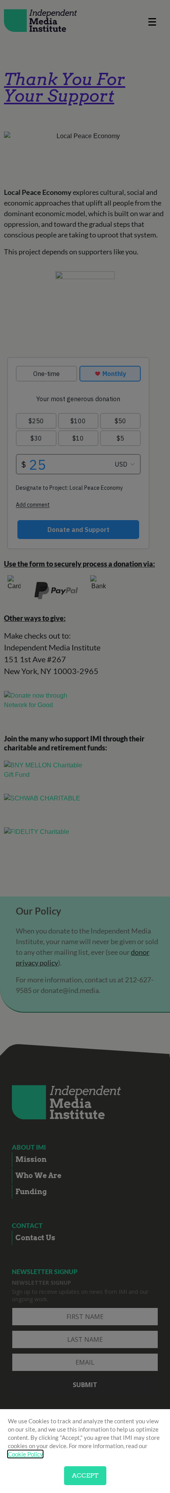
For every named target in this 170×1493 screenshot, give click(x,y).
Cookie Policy (25, 1454)
